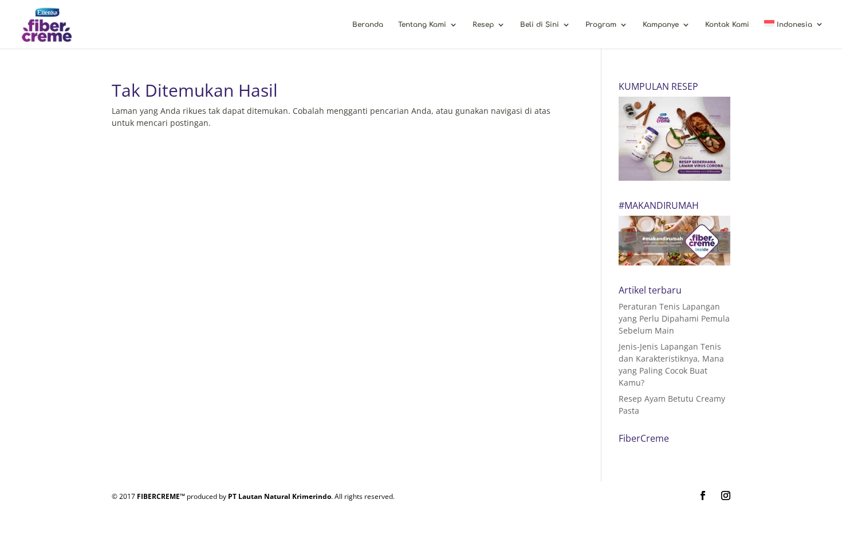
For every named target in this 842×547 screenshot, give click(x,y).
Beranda (367, 25)
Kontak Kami (727, 25)
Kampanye (661, 25)
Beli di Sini (539, 25)
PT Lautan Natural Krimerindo (279, 496)
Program (600, 25)
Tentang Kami (422, 25)
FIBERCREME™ (161, 496)
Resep (483, 25)
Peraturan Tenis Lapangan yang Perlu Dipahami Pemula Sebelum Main (674, 318)
